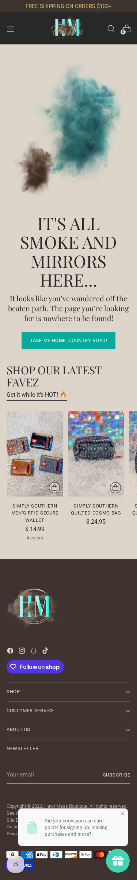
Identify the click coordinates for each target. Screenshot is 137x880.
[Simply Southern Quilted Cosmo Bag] (96, 454)
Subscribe (116, 775)
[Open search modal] (110, 28)
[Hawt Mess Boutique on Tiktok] (46, 652)
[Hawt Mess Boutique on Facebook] (11, 652)
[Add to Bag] (115, 488)
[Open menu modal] (10, 28)
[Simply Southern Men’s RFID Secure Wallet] (35, 454)
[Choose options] (54, 488)
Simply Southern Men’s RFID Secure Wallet (34, 513)
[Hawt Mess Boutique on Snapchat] (34, 652)
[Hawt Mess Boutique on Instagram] (22, 652)
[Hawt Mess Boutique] (68, 28)
